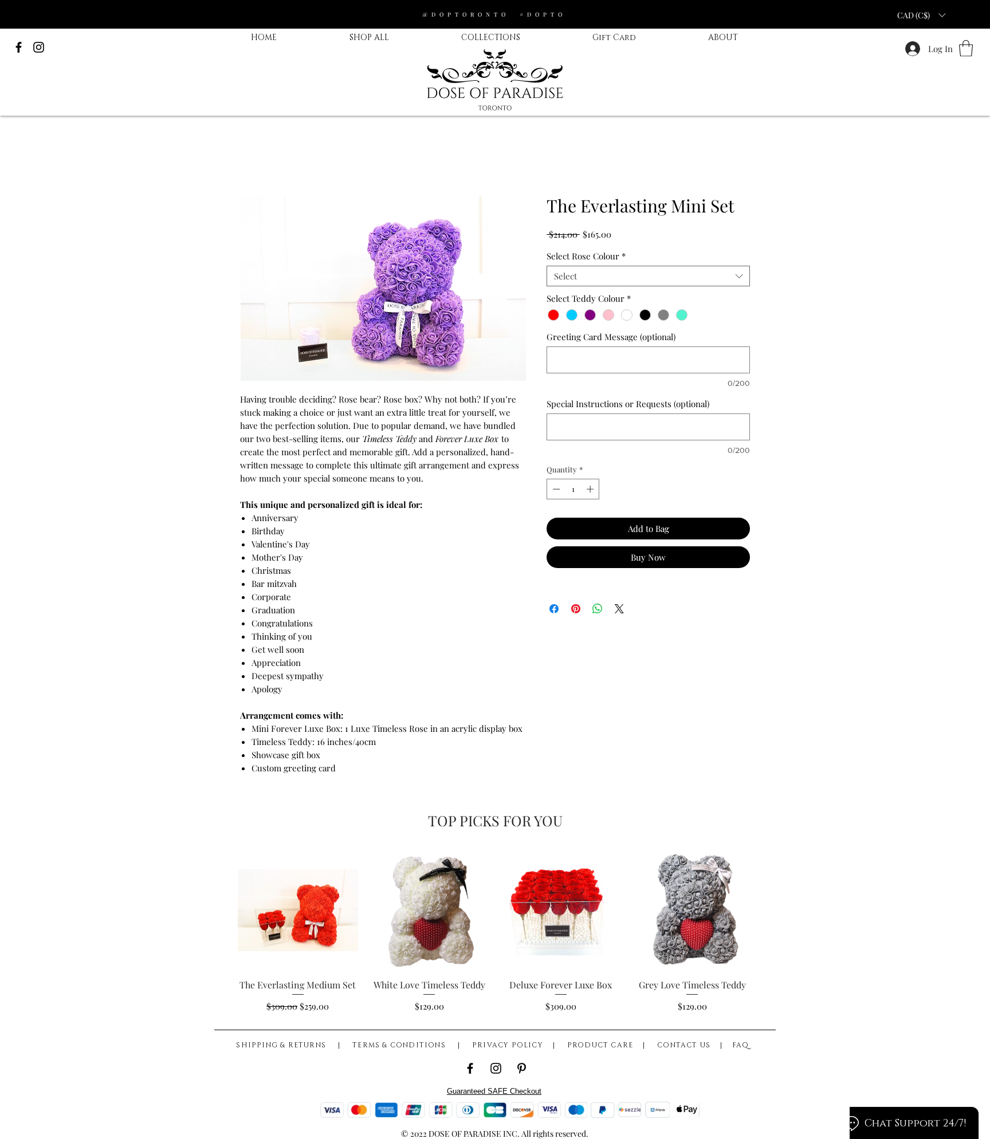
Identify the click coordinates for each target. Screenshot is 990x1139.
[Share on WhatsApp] (597, 609)
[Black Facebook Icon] (18, 47)
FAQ (740, 1045)
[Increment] (591, 489)
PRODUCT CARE (600, 1045)
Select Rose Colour (586, 256)
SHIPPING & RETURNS (284, 1045)
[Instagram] (496, 1068)
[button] (966, 48)
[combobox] (648, 276)
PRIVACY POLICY (507, 1045)
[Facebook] (470, 1068)
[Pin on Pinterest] (576, 609)
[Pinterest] (521, 1068)
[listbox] (921, 15)
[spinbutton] (573, 489)
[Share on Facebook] (554, 609)
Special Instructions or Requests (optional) (628, 404)
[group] (495, 932)
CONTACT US (683, 1045)
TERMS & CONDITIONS (400, 1045)
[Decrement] (555, 489)
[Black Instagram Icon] (39, 47)
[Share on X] (619, 609)
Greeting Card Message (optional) (611, 337)
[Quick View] (298, 910)
